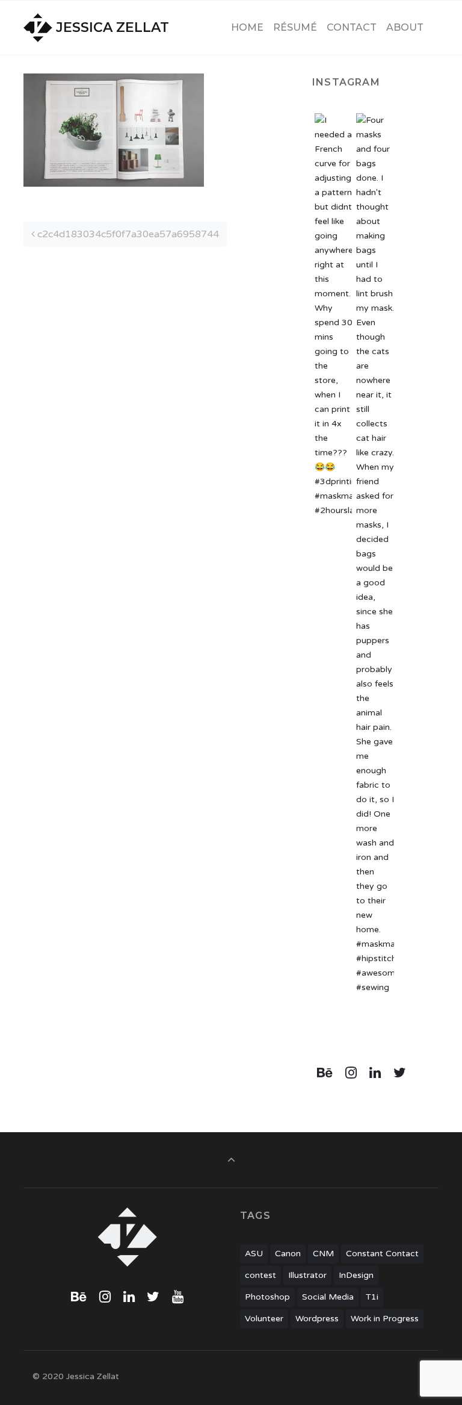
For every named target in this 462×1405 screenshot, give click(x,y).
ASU (254, 1253)
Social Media (328, 1297)
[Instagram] (351, 1073)
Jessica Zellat (112, 27)
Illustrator (307, 1275)
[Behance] (325, 1073)
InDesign (356, 1275)
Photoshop (267, 1297)
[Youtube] (178, 1297)
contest (260, 1275)
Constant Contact (382, 1253)
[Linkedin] (375, 1073)
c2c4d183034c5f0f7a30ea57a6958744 (127, 234)
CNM (323, 1253)
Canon (288, 1253)
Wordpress (317, 1318)
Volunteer (264, 1318)
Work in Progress (385, 1318)
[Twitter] (399, 1073)
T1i (372, 1297)
